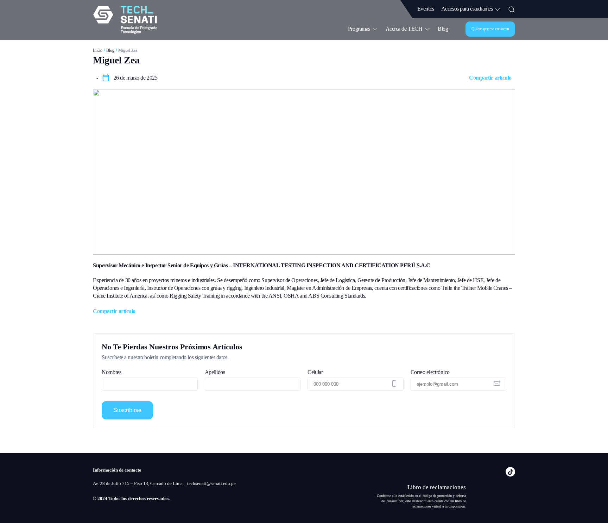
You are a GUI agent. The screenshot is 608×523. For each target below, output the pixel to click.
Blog (443, 29)
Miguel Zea (127, 50)
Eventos (425, 9)
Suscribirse (127, 410)
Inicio (97, 50)
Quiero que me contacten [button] (490, 28)
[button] (511, 9)
